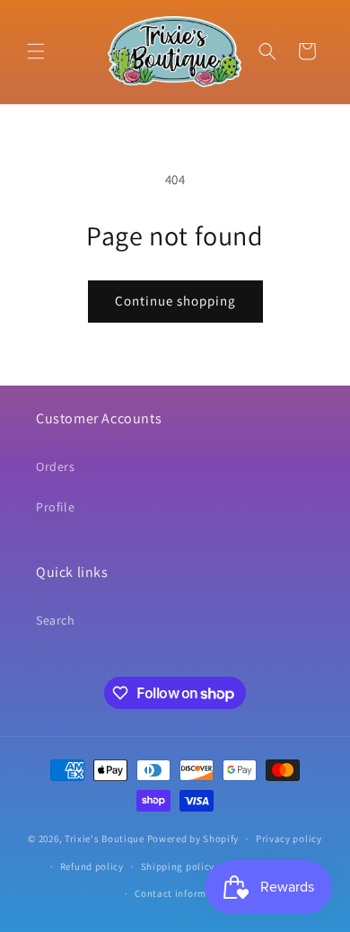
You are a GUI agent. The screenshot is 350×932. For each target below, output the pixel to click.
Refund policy (92, 866)
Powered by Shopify (193, 838)
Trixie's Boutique (104, 838)
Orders (55, 466)
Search (55, 620)
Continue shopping (175, 300)
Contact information (183, 893)
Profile (55, 507)
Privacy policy (289, 838)
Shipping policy (178, 866)
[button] (36, 51)
